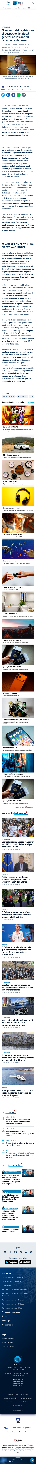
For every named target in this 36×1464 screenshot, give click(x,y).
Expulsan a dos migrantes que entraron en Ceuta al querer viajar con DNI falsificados (17, 987)
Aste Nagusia (7, 8)
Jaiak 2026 (26, 8)
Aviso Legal (24, 1394)
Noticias (5, 1316)
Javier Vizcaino (7, 1343)
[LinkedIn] (8, 95)
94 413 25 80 (19, 1370)
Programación (8, 1325)
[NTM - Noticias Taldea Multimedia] (18, 1421)
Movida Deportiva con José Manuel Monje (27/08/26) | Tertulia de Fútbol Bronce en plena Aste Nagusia (11, 1179)
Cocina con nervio (8, 1347)
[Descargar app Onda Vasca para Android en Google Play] (11, 1262)
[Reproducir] (25, 1174)
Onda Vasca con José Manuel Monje (15, 1289)
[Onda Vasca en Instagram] (20, 1252)
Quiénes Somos (13, 1394)
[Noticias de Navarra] (26, 1431)
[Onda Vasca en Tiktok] (31, 1252)
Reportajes (6, 1320)
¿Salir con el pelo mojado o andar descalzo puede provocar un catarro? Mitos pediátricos (10, 1215)
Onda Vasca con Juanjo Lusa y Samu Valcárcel (15, 1294)
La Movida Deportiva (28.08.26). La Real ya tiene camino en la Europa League (10, 1198)
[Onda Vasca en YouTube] (15, 1252)
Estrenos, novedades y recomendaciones (11, 1231)
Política (5, 874)
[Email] (24, 95)
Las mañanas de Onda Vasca (12, 1277)
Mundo (4, 945)
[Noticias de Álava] (9, 1431)
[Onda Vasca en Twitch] (26, 1252)
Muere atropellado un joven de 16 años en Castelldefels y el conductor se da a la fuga (17, 1022)
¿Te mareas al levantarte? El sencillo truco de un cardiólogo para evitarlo (20, 1133)
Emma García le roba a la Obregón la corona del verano (20, 1144)
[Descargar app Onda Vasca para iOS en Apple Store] (25, 1262)
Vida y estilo (11, 1117)
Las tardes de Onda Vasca (11, 1281)
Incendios (17, 8)
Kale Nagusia (6, 1285)
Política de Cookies (26, 1398)
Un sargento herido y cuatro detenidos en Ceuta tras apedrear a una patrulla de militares (18, 1058)
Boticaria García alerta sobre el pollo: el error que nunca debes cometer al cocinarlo (18, 1121)
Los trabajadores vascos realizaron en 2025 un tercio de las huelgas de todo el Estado (18, 844)
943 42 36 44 (19, 1376)
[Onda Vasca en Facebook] (10, 1252)
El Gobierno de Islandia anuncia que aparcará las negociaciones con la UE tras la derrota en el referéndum (16, 951)
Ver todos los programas (11, 1312)
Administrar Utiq (18, 1406)
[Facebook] (13, 95)
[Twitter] (3, 95)
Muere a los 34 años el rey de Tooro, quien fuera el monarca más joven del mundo (20, 1155)
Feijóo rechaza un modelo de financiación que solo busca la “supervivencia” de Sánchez (16, 879)
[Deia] (6, 1427)
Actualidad (6, 839)
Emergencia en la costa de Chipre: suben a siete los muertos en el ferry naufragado (17, 1093)
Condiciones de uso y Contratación (18, 1402)
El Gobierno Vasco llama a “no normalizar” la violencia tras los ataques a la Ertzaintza (16, 914)
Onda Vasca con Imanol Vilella (13, 1304)
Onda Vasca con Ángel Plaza (12, 1308)
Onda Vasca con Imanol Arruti (13, 1300)
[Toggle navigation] (2, 2)
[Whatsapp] (19, 95)
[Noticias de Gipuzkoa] (22, 1427)
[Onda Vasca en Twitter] (5, 1252)
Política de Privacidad (10, 1398)
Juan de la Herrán (8, 1339)
